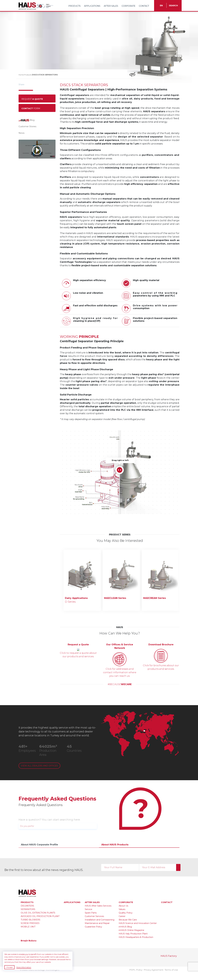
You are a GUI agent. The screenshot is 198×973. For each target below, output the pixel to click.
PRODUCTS (74, 6)
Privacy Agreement (153, 969)
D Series (70, 601)
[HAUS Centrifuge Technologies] (28, 6)
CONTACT (144, 6)
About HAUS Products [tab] (114, 844)
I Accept (9, 967)
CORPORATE (129, 6)
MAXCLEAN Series (115, 598)
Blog (31, 120)
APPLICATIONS (92, 6)
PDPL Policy (135, 969)
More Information (23, 967)
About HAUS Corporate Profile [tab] (39, 844)
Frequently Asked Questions (57, 798)
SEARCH (173, 5)
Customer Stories (27, 126)
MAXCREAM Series (154, 598)
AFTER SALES (111, 6)
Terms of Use (171, 969)
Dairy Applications (76, 598)
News (21, 133)
